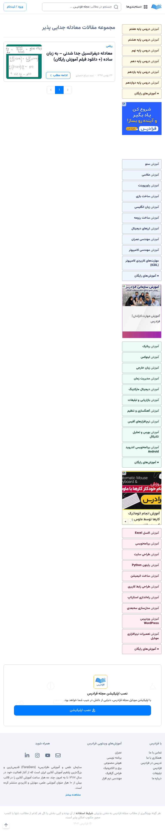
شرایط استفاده (84, 813)
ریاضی (109, 46)
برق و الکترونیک (112, 768)
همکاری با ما (154, 758)
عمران (118, 752)
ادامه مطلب (60, 75)
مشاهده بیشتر (73, 795)
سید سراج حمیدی (84, 75)
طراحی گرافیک (113, 773)
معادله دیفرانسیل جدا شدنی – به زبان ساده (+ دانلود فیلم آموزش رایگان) (79, 56)
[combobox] (79, 7)
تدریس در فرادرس (151, 763)
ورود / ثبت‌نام (15, 7)
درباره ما (157, 778)
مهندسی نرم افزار (112, 778)
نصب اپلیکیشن (80, 710)
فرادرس (157, 768)
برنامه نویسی (114, 758)
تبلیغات (157, 773)
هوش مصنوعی (113, 763)
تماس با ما (155, 752)
